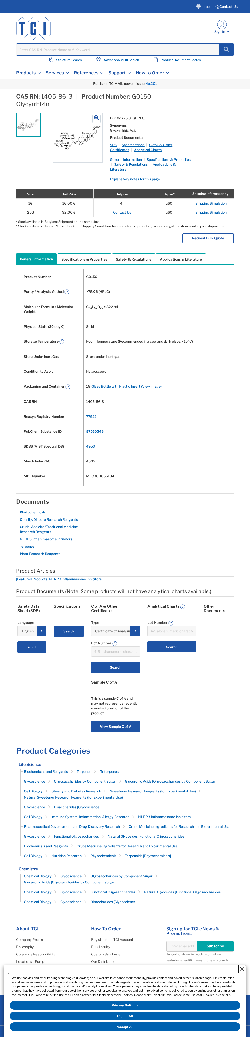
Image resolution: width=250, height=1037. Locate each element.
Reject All (125, 1016)
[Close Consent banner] (242, 969)
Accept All (125, 1027)
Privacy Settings (125, 1005)
